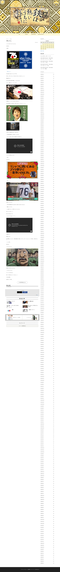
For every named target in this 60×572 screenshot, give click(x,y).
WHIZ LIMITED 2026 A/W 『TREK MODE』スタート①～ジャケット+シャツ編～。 (47, 59)
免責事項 (29, 569)
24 (47, 47)
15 (43, 46)
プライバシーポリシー (24, 569)
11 (49, 45)
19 (51, 46)
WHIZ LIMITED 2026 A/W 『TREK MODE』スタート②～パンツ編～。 (47, 62)
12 (51, 45)
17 (47, 46)
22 (43, 47)
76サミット (8, 71)
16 (45, 46)
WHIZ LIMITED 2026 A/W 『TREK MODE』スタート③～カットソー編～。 (47, 65)
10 (47, 45)
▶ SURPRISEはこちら (22, 282)
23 (45, 47)
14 (41, 46)
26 (51, 47)
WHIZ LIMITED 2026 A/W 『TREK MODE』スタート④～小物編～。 (47, 68)
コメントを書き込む (22, 325)
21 (41, 47)
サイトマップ (32, 569)
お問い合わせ (37, 569)
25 (49, 47)
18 (49, 46)
